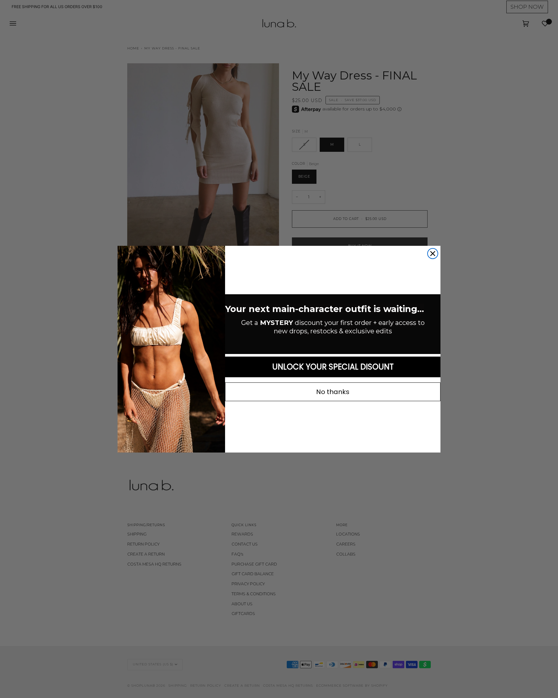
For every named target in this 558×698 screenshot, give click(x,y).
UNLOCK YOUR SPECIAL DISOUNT (333, 366)
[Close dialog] (433, 253)
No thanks (332, 391)
